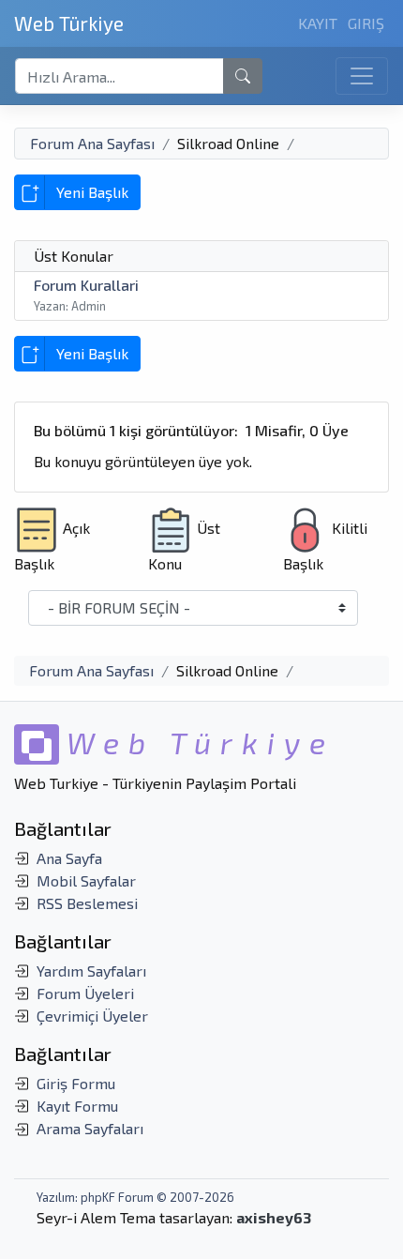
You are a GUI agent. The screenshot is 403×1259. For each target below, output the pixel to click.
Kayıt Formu (77, 1106)
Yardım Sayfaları (91, 970)
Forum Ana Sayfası (92, 143)
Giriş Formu (76, 1083)
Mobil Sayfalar (86, 880)
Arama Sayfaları (90, 1128)
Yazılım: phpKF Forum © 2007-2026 (135, 1197)
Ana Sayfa (69, 858)
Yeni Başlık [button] (92, 192)
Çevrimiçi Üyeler (92, 1015)
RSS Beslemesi (87, 903)
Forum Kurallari (86, 285)
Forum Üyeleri (85, 993)
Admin (88, 305)
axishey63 (273, 1217)
